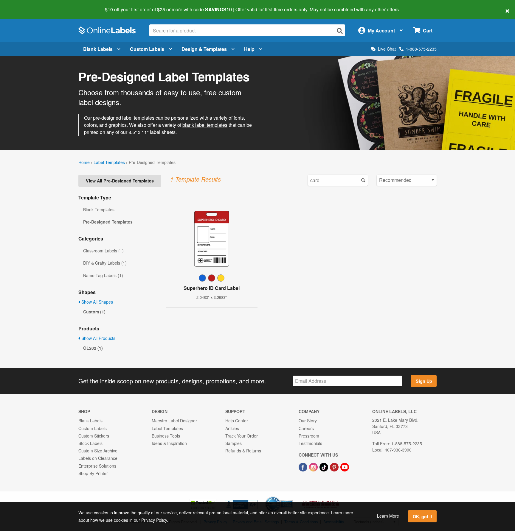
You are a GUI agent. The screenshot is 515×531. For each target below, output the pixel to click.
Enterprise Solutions (97, 466)
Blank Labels (98, 49)
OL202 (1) (93, 348)
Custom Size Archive (97, 451)
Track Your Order (241, 436)
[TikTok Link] (324, 466)
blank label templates (204, 124)
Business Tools (166, 436)
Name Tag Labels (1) (103, 275)
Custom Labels (147, 49)
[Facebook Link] (303, 466)
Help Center (236, 421)
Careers (306, 428)
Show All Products (97, 338)
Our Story (308, 421)
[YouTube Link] (344, 466)
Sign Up (424, 381)
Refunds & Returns (243, 451)
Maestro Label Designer (174, 421)
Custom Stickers (93, 436)
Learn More (388, 516)
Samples (233, 443)
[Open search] (339, 30)
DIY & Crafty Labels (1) (105, 263)
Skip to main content (21, 5)
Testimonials (310, 443)
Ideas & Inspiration (169, 443)
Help (249, 49)
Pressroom (309, 436)
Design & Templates (204, 49)
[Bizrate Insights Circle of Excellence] (291, 497)
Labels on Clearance (97, 458)
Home (84, 162)
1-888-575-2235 (421, 49)
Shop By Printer (93, 473)
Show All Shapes (96, 302)
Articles (232, 428)
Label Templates (109, 162)
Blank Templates (98, 210)
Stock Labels (90, 443)
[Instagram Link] (314, 466)
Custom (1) (94, 312)
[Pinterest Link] (335, 466)
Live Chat (387, 49)
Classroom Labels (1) (103, 251)
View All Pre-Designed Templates (120, 181)
